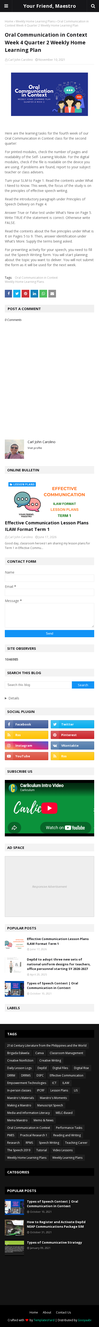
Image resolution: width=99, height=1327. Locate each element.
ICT (54, 1083)
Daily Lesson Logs (19, 1068)
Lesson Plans (59, 1090)
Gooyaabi (84, 1320)
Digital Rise (81, 1068)
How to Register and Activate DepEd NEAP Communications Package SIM (56, 1224)
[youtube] (26, 756)
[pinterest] (72, 735)
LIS (76, 1090)
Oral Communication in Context (36, 278)
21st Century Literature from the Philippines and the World (47, 1045)
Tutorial (41, 1150)
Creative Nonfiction (20, 1060)
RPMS (29, 1143)
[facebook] (26, 724)
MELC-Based (64, 1113)
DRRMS (26, 1075)
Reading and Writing (67, 1135)
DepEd (42, 1068)
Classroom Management (66, 1053)
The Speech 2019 (18, 1150)
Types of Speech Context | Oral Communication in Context (52, 985)
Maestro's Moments (53, 1098)
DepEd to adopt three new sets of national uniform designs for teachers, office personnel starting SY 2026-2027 (59, 964)
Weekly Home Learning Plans (35, 21)
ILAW (65, 1083)
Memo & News (43, 1120)
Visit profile (35, 448)
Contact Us (63, 1312)
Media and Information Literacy (28, 1113)
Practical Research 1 (33, 1135)
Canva (39, 1053)
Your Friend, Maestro (49, 6)
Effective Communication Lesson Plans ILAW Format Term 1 (46, 526)
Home (9, 21)
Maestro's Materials (20, 1098)
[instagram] (26, 745)
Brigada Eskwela (18, 1053)
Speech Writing (49, 1143)
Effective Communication (66, 1075)
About (47, 1312)
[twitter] (72, 724)
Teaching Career (76, 1143)
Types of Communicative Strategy (54, 1242)
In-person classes (19, 1090)
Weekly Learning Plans (67, 1158)
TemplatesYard (44, 1320)
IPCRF (40, 1090)
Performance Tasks (69, 1128)
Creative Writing (50, 1060)
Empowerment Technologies (26, 1083)
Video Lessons (63, 1150)
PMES (10, 1135)
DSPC (40, 1075)
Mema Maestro (17, 1120)
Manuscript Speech (50, 1105)
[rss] (26, 735)
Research (13, 1143)
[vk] (72, 745)
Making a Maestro (19, 1105)
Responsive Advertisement (49, 886)
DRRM (11, 1075)
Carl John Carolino (20, 60)
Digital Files (60, 1068)
